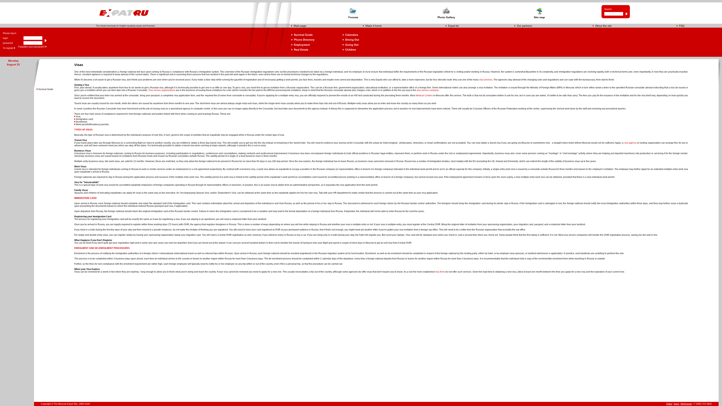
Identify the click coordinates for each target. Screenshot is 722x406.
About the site (603, 25)
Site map (539, 17)
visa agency (630, 143)
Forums (353, 17)
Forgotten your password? (31, 46)
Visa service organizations (161, 90)
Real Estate (301, 49)
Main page (300, 25)
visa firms (440, 271)
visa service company (427, 90)
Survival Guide (303, 34)
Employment (302, 44)
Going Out (352, 44)
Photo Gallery (446, 17)
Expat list (453, 25)
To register (8, 48)
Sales (676, 404)
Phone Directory (304, 39)
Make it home (374, 25)
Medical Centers (424, 95)
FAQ (681, 25)
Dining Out (352, 39)
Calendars (351, 34)
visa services (485, 79)
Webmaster (686, 404)
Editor (669, 404)
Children (350, 49)
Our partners (524, 25)
